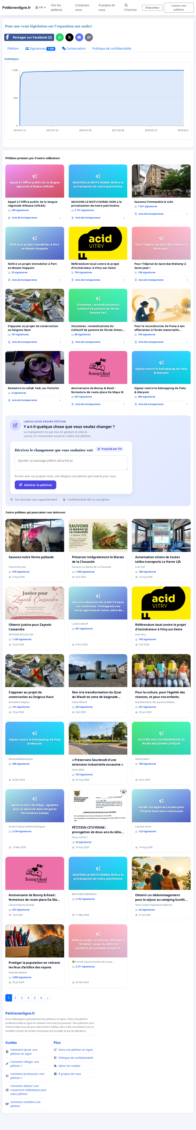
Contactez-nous (82, 7)
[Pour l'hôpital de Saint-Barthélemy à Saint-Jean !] (161, 255)
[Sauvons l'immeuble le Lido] (161, 191)
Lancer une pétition (179, 7)
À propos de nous (107, 7)
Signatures (41, 48)
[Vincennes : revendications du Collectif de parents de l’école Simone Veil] (98, 317)
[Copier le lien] (89, 37)
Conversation (76, 48)
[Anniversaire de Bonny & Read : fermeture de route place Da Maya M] (98, 380)
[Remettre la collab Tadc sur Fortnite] (34, 378)
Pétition (13, 48)
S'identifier (152, 7)
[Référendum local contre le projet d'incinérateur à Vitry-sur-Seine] (98, 255)
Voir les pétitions (56, 7)
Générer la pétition (38, 485)
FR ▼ (42, 7)
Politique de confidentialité (111, 48)
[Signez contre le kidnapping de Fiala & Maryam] (161, 379)
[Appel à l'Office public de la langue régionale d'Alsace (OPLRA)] (34, 193)
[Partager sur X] (69, 37)
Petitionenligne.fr (16, 8)
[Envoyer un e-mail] (79, 37)
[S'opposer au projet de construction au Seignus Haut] (34, 317)
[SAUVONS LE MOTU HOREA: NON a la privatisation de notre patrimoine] (98, 193)
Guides (11, 1042)
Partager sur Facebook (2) (32, 37)
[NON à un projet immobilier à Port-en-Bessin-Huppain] (34, 255)
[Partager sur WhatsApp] (60, 37)
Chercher (130, 9)
